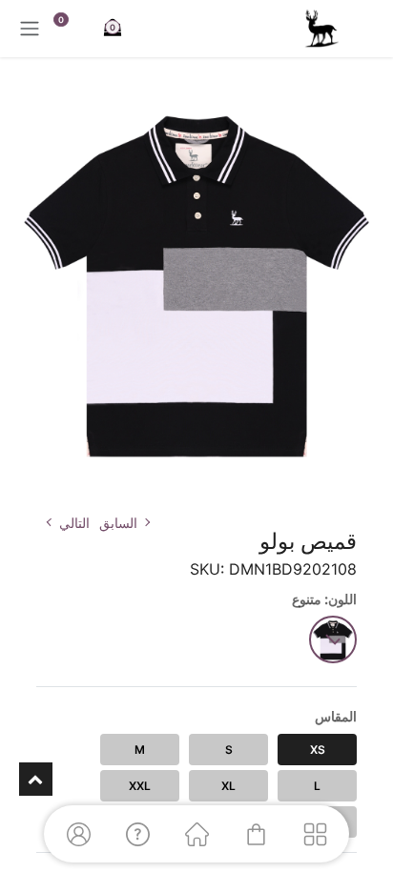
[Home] (196, 834)
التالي (74, 523)
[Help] (137, 834)
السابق (118, 523)
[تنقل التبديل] (29, 28)
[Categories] (315, 834)
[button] (360, 487)
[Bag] (255, 834)
